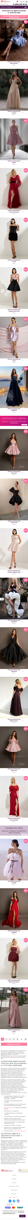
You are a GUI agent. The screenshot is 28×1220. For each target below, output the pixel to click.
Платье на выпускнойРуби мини (14, 769)
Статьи (14, 1175)
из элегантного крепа (19, 1131)
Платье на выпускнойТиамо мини (14, 521)
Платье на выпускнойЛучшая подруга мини (14, 571)
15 (25, 1039)
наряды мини (14, 1056)
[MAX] (18, 1201)
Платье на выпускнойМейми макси (14, 720)
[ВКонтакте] (10, 1201)
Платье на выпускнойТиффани (14, 931)
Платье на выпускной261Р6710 (14, 621)
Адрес (14, 1193)
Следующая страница (13, 1044)
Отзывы (14, 1179)
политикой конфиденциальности (13, 1212)
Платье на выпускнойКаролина (14, 670)
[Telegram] (14, 1201)
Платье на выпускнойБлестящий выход (14, 981)
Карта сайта (14, 1190)
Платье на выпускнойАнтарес (14, 882)
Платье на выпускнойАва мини (14, 472)
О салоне (14, 1182)
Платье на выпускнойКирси (14, 1030)
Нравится (22, 473)
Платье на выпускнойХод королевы (14, 819)
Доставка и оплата (14, 1186)
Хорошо (22, 1216)
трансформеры (8, 1107)
